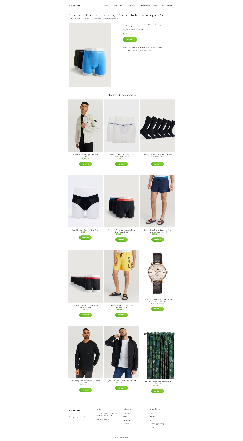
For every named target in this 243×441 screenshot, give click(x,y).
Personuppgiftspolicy (157, 424)
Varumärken (167, 6)
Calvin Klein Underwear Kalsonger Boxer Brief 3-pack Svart (121, 231)
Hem (70, 19)
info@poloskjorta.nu (102, 419)
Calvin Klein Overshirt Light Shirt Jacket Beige (85, 156)
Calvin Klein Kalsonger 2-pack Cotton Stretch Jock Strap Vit (122, 156)
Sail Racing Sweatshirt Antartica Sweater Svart (85, 382)
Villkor (152, 420)
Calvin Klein (142, 27)
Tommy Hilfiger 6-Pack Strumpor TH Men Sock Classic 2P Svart (158, 156)
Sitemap (152, 427)
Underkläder (145, 6)
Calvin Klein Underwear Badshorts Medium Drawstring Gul (121, 306)
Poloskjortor (118, 6)
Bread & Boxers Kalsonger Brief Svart (85, 230)
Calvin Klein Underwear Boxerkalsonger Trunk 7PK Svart (85, 306)
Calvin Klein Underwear (130, 27)
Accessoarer (131, 6)
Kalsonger (158, 25)
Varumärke (135, 25)
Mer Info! (130, 39)
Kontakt (152, 417)
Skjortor (106, 6)
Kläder (125, 417)
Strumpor (151, 25)
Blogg (156, 6)
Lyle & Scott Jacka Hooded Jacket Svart (121, 381)
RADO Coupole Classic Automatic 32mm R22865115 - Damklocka (158, 300)
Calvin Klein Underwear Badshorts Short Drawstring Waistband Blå (158, 231)
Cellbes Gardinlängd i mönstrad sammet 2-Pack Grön (158, 383)
